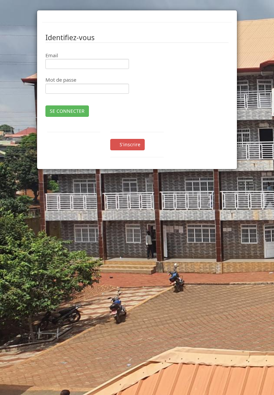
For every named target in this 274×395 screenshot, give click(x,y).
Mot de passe (60, 79)
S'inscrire (129, 144)
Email (51, 55)
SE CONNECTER (67, 111)
